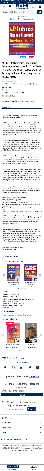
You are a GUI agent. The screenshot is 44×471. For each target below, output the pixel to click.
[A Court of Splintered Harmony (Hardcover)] (13, 333)
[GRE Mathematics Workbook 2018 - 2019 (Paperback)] (30, 272)
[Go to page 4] (22, 288)
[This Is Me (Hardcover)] (31, 333)
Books (4, 315)
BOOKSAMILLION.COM (10, 448)
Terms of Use (37, 448)
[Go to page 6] (25, 288)
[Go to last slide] (4, 275)
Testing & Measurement (24, 315)
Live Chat (34, 376)
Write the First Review (31, 84)
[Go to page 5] (24, 288)
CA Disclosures (16, 450)
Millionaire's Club (28, 19)
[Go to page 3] (21, 288)
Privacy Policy (28, 450)
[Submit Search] (39, 12)
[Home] (22, 6)
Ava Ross (5, 81)
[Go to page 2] (19, 288)
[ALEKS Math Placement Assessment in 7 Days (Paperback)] (13, 272)
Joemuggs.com (26, 448)
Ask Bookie (16, 19)
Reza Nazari (13, 81)
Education (11, 315)
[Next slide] (40, 275)
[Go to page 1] (18, 288)
